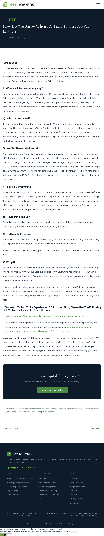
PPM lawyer (54, 93)
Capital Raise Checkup (47, 490)
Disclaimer (74, 503)
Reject (9, 535)
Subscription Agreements (18, 482)
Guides (41, 499)
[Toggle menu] (98, 4)
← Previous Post (10, 428)
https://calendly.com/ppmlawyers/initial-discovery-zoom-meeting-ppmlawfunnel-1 (44, 315)
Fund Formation (14, 494)
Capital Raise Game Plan (48, 494)
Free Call (42, 478)
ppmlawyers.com (47, 411)
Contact (73, 494)
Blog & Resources (77, 486)
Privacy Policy (76, 499)
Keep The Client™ (77, 482)
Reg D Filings (12, 490)
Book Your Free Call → (52, 390)
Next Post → (95, 428)
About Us (74, 478)
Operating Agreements (17, 486)
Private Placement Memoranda (20, 478)
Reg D (12, 20)
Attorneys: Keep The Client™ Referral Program (52, 524)
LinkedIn (73, 490)
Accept (3, 535)
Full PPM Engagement (47, 486)
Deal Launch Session (47, 482)
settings (74, 532)
